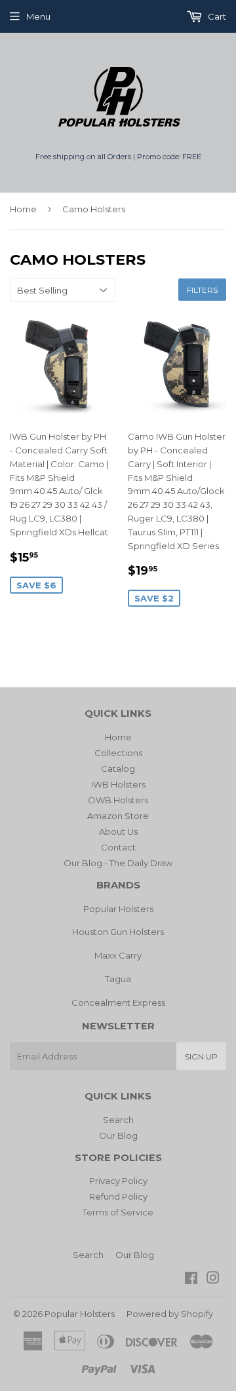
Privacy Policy (118, 1180)
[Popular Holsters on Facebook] (191, 1279)
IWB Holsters (118, 784)
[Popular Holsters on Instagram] (213, 1279)
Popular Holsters (118, 909)
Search (118, 1120)
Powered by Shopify (170, 1313)
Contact (118, 847)
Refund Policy (118, 1196)
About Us (118, 831)
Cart (216, 16)
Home (23, 209)
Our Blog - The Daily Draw (118, 863)
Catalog (118, 768)
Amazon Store (118, 815)
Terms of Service (118, 1212)
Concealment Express (118, 1002)
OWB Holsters (118, 800)
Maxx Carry (118, 955)
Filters (202, 290)
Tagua (118, 979)
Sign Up (201, 1056)
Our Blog (118, 1135)
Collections (118, 753)
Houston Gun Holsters (118, 931)
